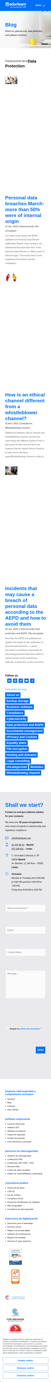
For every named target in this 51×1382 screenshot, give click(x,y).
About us (13, 695)
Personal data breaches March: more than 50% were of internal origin (24, 209)
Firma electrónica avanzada (19, 1142)
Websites (36, 767)
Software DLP (13, 1127)
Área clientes (12, 1110)
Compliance (26, 423)
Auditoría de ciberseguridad (19, 1156)
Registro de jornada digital (18, 1230)
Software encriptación (16, 1131)
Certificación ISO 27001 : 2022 (20, 1163)
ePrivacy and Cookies (22, 737)
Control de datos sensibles (18, 1170)
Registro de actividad (16, 1237)
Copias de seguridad (16, 1134)
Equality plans (16, 743)
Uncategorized (17, 767)
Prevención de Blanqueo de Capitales (23, 1202)
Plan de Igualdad (14, 1206)
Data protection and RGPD (25, 725)
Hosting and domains (21, 755)
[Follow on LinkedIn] (9, 681)
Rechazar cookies (25, 1368)
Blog (9, 1102)
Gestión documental (16, 1138)
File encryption (36, 633)
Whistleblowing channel (17, 428)
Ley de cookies (13, 1195)
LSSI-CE (11, 1191)
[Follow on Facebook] (32, 681)
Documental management (24, 731)
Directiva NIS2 (13, 1166)
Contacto (11, 1106)
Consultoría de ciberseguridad (20, 1209)
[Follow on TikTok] (21, 681)
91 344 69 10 (18, 845)
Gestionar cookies (25, 1375)
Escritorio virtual (14, 1227)
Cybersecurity (26, 226)
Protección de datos (15, 1188)
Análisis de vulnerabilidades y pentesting (24, 1173)
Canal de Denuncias (16, 1124)
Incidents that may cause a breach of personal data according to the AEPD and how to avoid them (25, 606)
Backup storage (18, 701)
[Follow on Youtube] (26, 681)
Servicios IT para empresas (19, 1241)
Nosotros (11, 1099)
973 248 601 (18, 849)
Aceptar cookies (25, 1360)
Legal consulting (18, 761)
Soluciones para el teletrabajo (20, 1223)
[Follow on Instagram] (15, 681)
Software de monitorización (19, 1234)
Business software (20, 707)
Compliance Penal (15, 1198)
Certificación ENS (14, 1159)
